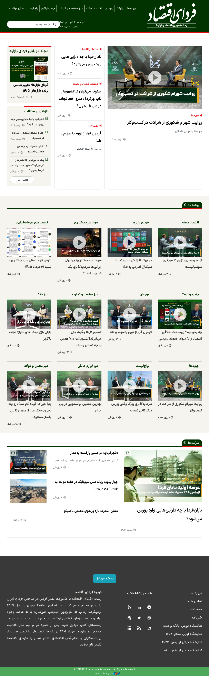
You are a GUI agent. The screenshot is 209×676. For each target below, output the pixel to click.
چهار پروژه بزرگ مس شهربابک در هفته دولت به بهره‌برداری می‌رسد (86, 485)
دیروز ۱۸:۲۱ (63, 73)
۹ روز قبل (112, 274)
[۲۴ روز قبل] (79, 314)
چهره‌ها (131, 8)
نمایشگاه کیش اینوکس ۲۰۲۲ (182, 650)
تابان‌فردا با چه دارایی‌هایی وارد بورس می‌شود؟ (81, 60)
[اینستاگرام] (149, 618)
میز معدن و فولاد (36, 366)
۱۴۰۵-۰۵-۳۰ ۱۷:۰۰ (19, 97)
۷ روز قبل (163, 274)
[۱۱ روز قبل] (180, 314)
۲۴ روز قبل (63, 352)
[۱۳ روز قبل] (79, 386)
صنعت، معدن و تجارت (85, 84)
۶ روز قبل (12, 274)
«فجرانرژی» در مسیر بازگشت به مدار (94, 453)
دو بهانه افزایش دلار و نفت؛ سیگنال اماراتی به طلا (133, 263)
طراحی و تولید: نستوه (104, 673)
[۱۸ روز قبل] (29, 386)
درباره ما (196, 593)
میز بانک (42, 294)
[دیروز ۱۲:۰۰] (155, 77)
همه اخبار (195, 609)
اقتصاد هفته (94, 8)
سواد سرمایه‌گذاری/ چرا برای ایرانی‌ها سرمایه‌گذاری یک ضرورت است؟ (82, 267)
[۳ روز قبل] (130, 314)
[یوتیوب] (129, 607)
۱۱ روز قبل (163, 346)
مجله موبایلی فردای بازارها (28, 51)
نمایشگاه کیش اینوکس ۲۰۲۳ (182, 642)
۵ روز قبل (62, 281)
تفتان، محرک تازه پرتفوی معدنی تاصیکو (30, 149)
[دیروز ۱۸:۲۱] (163, 476)
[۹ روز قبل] (130, 242)
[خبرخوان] (139, 628)
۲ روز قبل (62, 115)
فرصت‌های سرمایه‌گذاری (32, 222)
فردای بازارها (140, 222)
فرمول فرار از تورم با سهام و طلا (81, 137)
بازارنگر (120, 8)
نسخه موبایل (105, 578)
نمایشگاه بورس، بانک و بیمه (182, 625)
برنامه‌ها (193, 205)
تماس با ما (194, 601)
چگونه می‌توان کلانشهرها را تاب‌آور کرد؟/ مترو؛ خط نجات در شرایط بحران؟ (80, 99)
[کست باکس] (149, 628)
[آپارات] (129, 618)
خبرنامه (197, 617)
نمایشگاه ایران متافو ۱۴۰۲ (184, 634)
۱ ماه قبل (11, 346)
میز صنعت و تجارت (70, 8)
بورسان (108, 8)
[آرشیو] (129, 628)
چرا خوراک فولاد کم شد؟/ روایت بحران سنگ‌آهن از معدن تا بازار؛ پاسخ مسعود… (29, 411)
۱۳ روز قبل (62, 417)
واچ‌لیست (32, 8)
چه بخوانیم (48, 8)
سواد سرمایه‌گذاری (86, 222)
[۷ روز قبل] (29, 69)
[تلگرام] (149, 607)
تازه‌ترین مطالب (36, 111)
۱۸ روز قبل (12, 424)
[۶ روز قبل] (29, 242)
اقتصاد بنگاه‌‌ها (90, 49)
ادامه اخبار (22, 180)
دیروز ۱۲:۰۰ (116, 139)
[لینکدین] (139, 607)
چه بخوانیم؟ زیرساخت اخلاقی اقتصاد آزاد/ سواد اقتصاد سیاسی (180, 335)
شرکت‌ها (193, 443)
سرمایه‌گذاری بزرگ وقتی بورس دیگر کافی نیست (131, 407)
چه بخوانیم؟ (190, 294)
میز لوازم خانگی (88, 366)
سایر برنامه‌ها (15, 8)
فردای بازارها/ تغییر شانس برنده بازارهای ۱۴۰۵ (30, 88)
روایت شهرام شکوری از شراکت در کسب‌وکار (164, 122)
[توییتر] (139, 618)
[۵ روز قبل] (79, 242)
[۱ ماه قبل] (29, 314)
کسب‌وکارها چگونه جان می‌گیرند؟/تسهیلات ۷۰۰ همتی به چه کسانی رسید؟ (80, 339)
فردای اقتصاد (171, 16)
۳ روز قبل (62, 156)
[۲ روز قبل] (130, 386)
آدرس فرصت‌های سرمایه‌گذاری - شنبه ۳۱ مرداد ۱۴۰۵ (30, 263)
